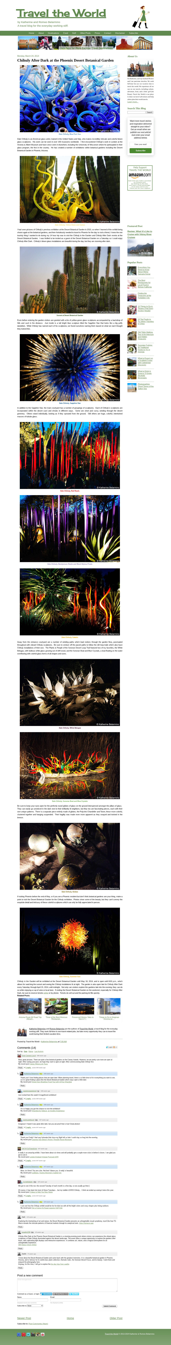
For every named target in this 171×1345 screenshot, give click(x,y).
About (41, 33)
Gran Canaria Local (29, 1056)
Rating (31, 1051)
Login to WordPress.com (60, 1294)
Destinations (53, 33)
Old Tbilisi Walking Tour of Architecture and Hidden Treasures (146, 335)
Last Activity (38, 1051)
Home (31, 33)
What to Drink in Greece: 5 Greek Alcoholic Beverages (145, 374)
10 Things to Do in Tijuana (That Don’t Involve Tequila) (145, 308)
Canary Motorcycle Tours (39, 1064)
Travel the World (61, 13)
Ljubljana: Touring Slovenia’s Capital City (46, 1173)
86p (41, 1074)
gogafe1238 (26, 1232)
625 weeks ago (42, 1182)
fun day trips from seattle (60, 1264)
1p (38, 1091)
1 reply (28, 1068)
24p (32, 1232)
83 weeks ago (39, 1232)
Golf (74, 33)
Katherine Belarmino (37, 1029)
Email (52, 1297)
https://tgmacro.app (86, 1223)
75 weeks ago (31, 1254)
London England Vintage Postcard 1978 (44, 1157)
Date (25, 1051)
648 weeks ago (41, 1055)
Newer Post (24, 1318)
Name (19, 1297)
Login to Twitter (74, 1294)
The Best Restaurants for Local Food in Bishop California (145, 283)
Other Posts (85, 33)
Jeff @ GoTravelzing (29, 1149)
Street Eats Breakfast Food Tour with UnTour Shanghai (52, 1082)
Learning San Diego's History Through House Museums (52, 1140)
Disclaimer (120, 33)
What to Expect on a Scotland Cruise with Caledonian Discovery (145, 361)
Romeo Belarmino (57, 1029)
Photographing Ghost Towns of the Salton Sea (146, 386)
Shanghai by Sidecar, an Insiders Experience (48, 1111)
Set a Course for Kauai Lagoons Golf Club (47, 1208)
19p (36, 1120)
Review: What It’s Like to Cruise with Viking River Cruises (139, 234)
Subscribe (133, 33)
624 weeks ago (48, 1202)
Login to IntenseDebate (46, 1294)
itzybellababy (28, 1182)
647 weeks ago (44, 1120)
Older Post (116, 1318)
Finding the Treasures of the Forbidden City (144, 295)
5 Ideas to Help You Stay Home (41, 1192)
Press (97, 33)
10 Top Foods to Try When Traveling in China (146, 321)
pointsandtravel (28, 1120)
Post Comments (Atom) (38, 1324)
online (46, 993)
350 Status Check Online (27, 1245)
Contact (107, 33)
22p (35, 1182)
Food (65, 33)
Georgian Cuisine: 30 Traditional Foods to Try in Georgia (145, 348)
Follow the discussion (115, 1047)
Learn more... (132, 102)
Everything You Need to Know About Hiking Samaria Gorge (144, 270)
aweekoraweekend (29, 1091)
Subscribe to (22, 1306)
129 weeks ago (31, 1217)
